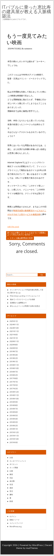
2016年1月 (14, 429)
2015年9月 (14, 442)
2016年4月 (14, 419)
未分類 (12, 481)
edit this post (13, 226)
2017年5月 (14, 385)
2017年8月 (14, 378)
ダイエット (14, 464)
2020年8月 (14, 345)
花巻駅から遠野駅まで (18, 303)
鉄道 (11, 501)
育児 (11, 491)
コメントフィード (16, 523)
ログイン (13, 516)
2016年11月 (14, 395)
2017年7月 (14, 382)
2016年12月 (14, 392)
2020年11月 (14, 341)
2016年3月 (14, 422)
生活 (11, 484)
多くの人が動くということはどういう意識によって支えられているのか (26, 233)
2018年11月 (14, 365)
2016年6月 (14, 412)
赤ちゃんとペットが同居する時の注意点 (25, 306)
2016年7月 (14, 409)
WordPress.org (15, 526)
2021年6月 (14, 334)
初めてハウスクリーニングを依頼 (22, 299)
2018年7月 (14, 372)
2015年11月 (14, 436)
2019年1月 (14, 361)
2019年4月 (14, 355)
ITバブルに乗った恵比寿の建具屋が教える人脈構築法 (26, 11)
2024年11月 (14, 324)
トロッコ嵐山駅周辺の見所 (20, 238)
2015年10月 (14, 439)
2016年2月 (14, 425)
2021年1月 (14, 338)
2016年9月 (14, 402)
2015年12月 (14, 432)
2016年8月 (14, 405)
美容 (11, 488)
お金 (11, 457)
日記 (11, 478)
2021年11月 (14, 331)
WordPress (37, 545)
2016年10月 (14, 398)
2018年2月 (14, 375)
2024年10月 (14, 328)
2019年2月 (14, 358)
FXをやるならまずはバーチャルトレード (25, 296)
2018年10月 (14, 368)
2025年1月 (14, 321)
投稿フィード (15, 520)
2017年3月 (14, 388)
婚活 (11, 474)
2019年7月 (14, 351)
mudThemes (32, 548)
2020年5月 (14, 348)
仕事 (11, 471)
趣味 (11, 494)
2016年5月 (14, 415)
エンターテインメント (18, 461)
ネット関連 (14, 467)
